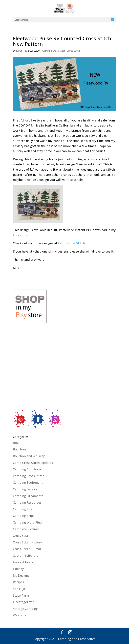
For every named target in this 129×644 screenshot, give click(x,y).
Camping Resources (27, 502)
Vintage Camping (25, 609)
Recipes (18, 582)
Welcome (19, 615)
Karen (19, 50)
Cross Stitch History (27, 542)
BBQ (16, 443)
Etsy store (20, 235)
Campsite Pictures (26, 529)
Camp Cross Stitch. (71, 243)
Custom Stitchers (25, 556)
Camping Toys (23, 509)
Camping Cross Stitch (54, 50)
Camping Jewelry (25, 489)
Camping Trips (23, 516)
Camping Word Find (27, 522)
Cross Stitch (73, 50)
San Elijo (19, 589)
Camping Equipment (28, 482)
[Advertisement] (78, 378)
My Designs (21, 575)
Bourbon (19, 449)
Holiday (18, 569)
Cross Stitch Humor (27, 549)
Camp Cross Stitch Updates (33, 463)
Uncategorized (23, 602)
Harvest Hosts (23, 562)
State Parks (21, 595)
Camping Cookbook (27, 469)
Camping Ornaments (28, 496)
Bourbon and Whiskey (29, 456)
